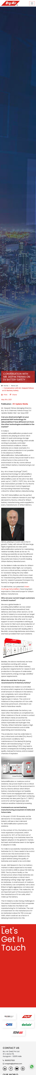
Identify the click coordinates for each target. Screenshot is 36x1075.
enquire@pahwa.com (13, 1063)
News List (14, 385)
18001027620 (10, 1060)
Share (14, 395)
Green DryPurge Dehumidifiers (15, 587)
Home (6, 385)
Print (5, 395)
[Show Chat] (32, 1066)
